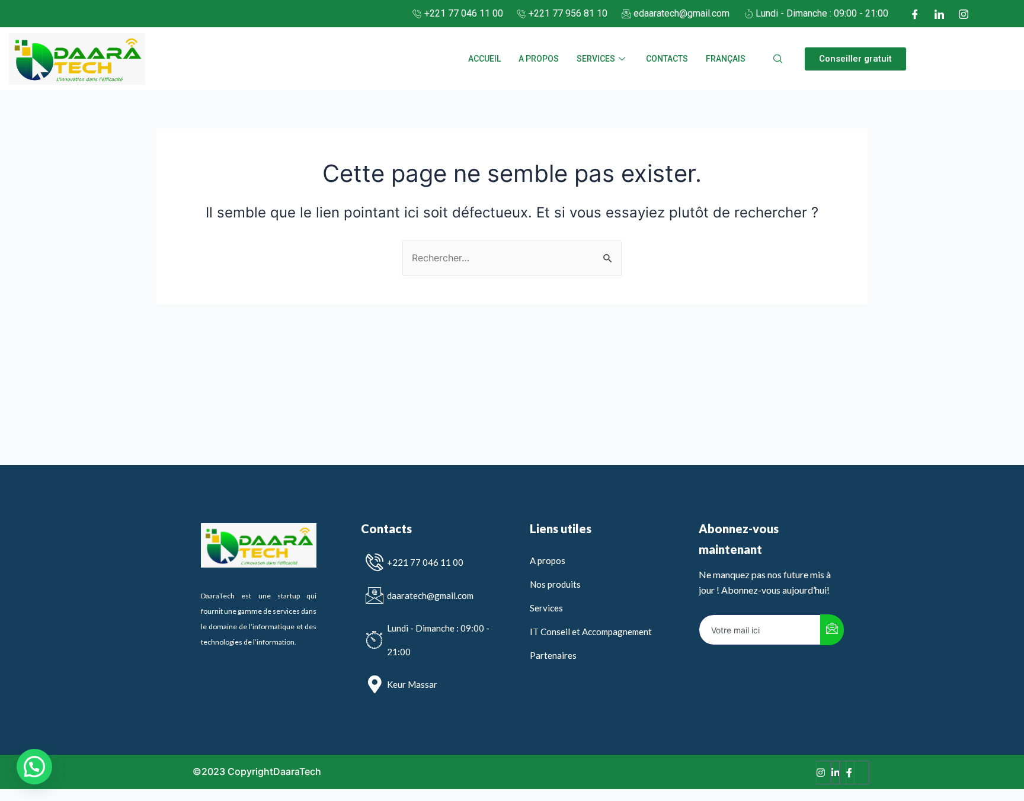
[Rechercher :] (512, 258)
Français (725, 58)
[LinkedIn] (939, 14)
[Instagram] (963, 14)
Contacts (667, 58)
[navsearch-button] (778, 59)
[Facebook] (915, 14)
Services (596, 58)
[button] (855, 59)
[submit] (832, 629)
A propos (539, 58)
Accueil (484, 58)
